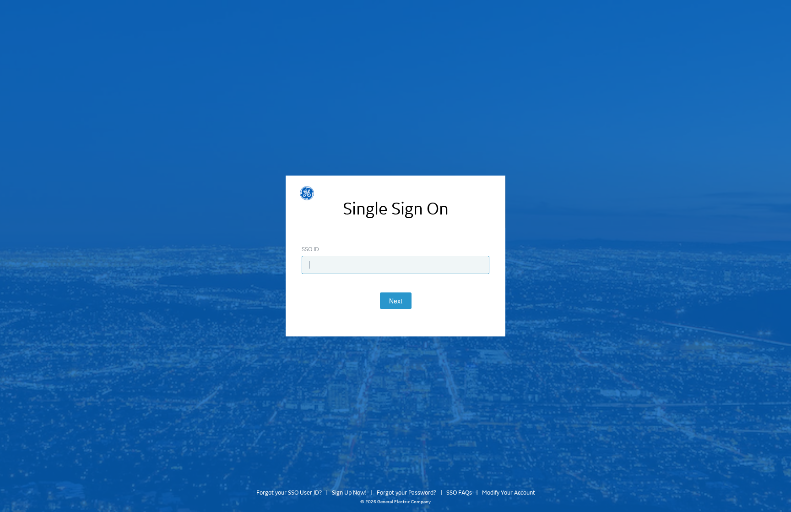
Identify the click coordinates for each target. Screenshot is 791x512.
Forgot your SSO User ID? (289, 493)
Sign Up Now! (349, 493)
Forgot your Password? (406, 493)
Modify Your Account (508, 493)
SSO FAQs (459, 493)
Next (395, 300)
